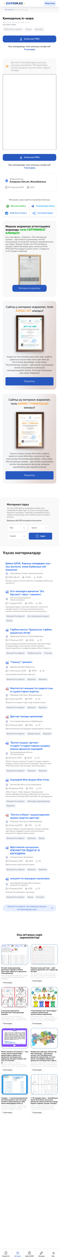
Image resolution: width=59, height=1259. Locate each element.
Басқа (28, 29)
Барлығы (39, 29)
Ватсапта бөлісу (18, 206)
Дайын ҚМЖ (29, 1256)
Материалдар (9, 9)
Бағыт (34, 528)
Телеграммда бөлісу (45, 206)
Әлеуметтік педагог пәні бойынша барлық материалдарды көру (26, 907)
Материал (17, 1256)
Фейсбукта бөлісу (18, 213)
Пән (11, 528)
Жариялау (50, 3)
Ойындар (41, 1256)
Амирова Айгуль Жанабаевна (28, 181)
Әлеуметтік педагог (13, 29)
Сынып (13, 536)
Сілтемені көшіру (45, 213)
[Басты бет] (14, 3)
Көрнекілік (6, 1256)
